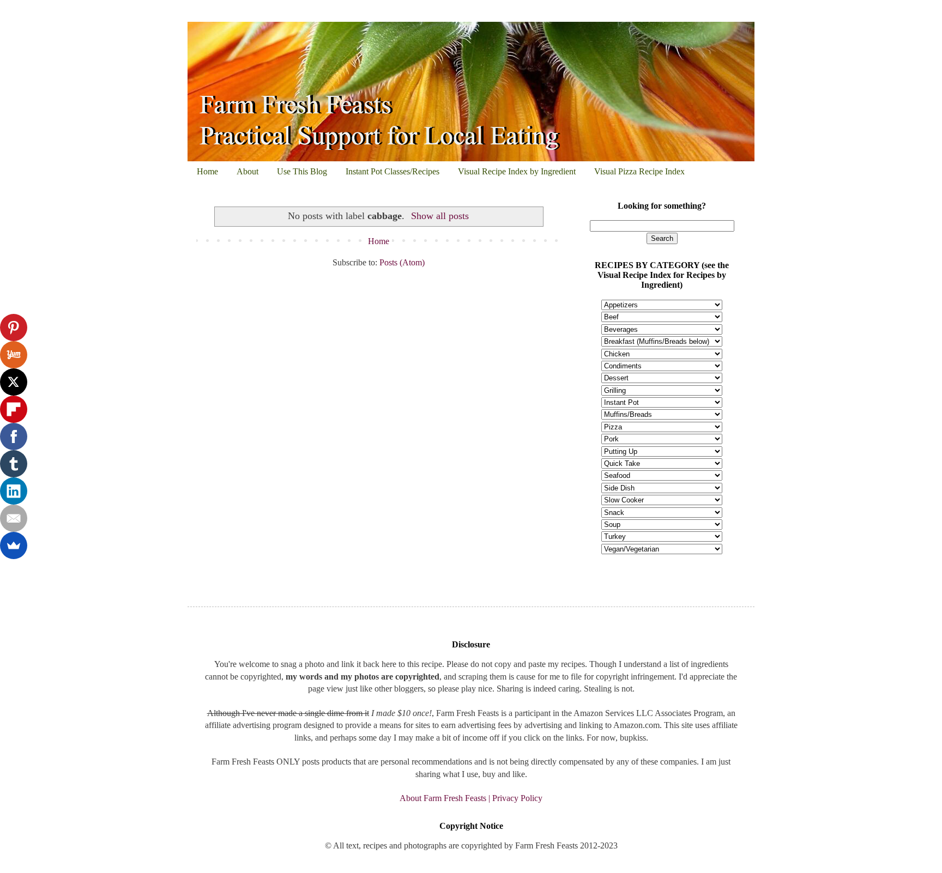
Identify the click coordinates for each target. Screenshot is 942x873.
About (247, 171)
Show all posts (440, 215)
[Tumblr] (13, 463)
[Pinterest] (13, 327)
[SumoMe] (13, 545)
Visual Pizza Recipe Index (639, 171)
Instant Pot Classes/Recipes (392, 171)
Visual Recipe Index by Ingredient (517, 171)
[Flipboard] (13, 409)
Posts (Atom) (402, 262)
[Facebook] (13, 436)
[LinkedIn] (13, 491)
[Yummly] (13, 354)
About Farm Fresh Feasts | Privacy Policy (471, 798)
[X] (13, 382)
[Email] (13, 518)
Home (207, 171)
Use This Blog (302, 171)
